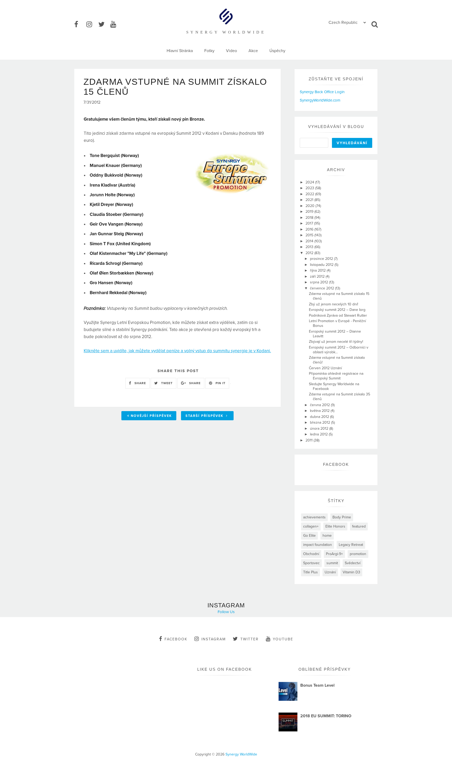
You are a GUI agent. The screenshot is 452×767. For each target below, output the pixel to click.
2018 (310, 217)
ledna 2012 (319, 434)
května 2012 (320, 410)
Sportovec (311, 563)
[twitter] (103, 25)
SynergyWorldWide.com (320, 100)
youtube (283, 639)
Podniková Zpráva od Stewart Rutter (338, 315)
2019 (310, 211)
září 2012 (318, 276)
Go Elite (309, 535)
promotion (358, 554)
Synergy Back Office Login (322, 91)
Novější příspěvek (151, 416)
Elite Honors (335, 526)
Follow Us (226, 611)
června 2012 (320, 405)
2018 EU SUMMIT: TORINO (325, 716)
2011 (310, 440)
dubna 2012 (320, 417)
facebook (176, 639)
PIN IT (219, 383)
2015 (310, 235)
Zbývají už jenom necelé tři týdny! (336, 341)
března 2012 (320, 422)
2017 (310, 223)
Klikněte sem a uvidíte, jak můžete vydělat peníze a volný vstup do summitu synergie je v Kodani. (177, 351)
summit (332, 563)
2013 (310, 247)
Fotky (209, 50)
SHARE (139, 383)
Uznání (330, 572)
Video (231, 50)
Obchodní (311, 554)
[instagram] (91, 25)
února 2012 (319, 428)
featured (359, 526)
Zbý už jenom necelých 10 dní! (333, 304)
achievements (314, 517)
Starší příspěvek (205, 416)
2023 (310, 188)
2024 (310, 182)
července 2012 (322, 288)
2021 (310, 200)
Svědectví (352, 563)
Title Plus (310, 572)
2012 (310, 253)
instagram (213, 639)
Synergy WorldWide (241, 754)
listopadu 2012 (322, 264)
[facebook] (79, 25)
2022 (310, 194)
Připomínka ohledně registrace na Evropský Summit (336, 375)
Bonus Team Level (317, 685)
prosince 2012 (322, 258)
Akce (253, 50)
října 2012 (318, 270)
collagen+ (311, 526)
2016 (310, 229)
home (327, 535)
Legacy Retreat (351, 544)
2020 (310, 206)
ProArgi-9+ (334, 554)
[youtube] (115, 25)
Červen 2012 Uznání (325, 368)
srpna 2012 (319, 282)
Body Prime (341, 517)
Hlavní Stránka (180, 50)
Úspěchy (277, 50)
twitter (249, 639)
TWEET (166, 383)
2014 (310, 241)
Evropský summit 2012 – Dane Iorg (337, 309)
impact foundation (317, 544)
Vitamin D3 (351, 572)
